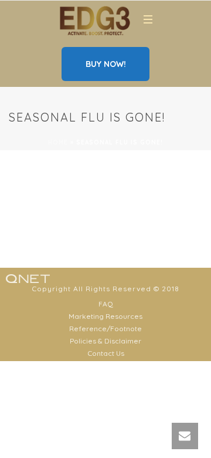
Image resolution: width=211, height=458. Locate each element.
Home (58, 142)
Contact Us (105, 353)
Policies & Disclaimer (105, 340)
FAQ (105, 303)
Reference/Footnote (105, 328)
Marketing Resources (105, 316)
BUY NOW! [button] (106, 64)
